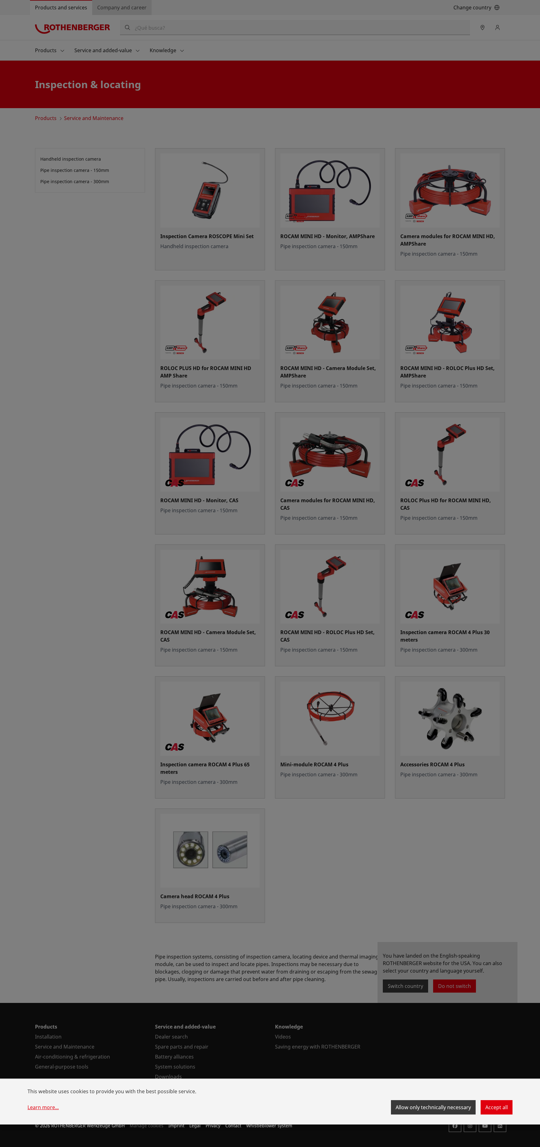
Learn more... (43, 1107)
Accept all (496, 1107)
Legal (195, 1126)
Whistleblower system (269, 1126)
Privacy (213, 1126)
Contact (233, 1126)
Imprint (176, 1126)
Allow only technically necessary (433, 1107)
